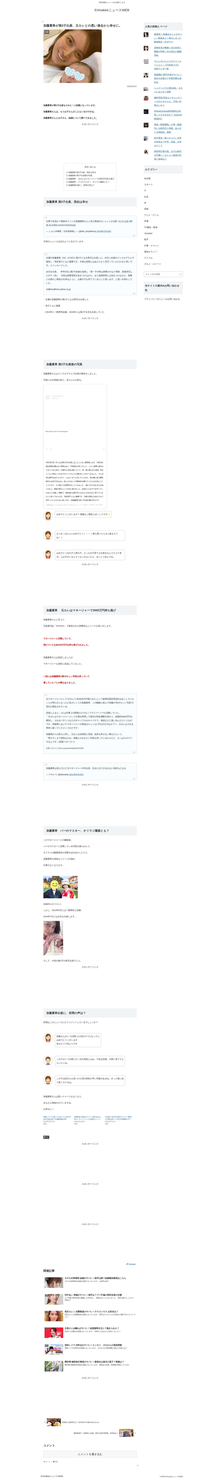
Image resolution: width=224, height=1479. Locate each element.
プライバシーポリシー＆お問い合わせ (162, 299)
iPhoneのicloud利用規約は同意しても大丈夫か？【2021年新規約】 (168, 115)
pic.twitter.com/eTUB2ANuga (62, 225)
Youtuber (148, 233)
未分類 (147, 178)
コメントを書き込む (90, 1454)
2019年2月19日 (104, 231)
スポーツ (148, 184)
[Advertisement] (90, 94)
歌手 (146, 239)
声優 (146, 221)
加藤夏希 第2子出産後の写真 (80, 175)
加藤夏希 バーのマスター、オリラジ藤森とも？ (88, 182)
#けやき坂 (123, 221)
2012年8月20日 (76, 774)
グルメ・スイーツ (152, 264)
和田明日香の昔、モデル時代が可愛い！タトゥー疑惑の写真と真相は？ (167, 155)
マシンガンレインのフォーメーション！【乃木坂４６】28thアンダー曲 (167, 65)
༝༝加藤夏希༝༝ (49, 505)
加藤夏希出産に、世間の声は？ (81, 185)
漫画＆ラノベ (150, 252)
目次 (87, 167)
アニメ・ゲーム (151, 215)
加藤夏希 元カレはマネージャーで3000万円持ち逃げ (91, 179)
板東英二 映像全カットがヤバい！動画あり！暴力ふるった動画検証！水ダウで (168, 38)
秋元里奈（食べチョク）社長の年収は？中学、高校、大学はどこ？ (167, 142)
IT (145, 190)
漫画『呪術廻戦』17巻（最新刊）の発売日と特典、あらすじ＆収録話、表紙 (168, 128)
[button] (180, 274)
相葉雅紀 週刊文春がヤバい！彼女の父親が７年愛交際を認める (168, 78)
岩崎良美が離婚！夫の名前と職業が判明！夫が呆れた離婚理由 (167, 51)
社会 (146, 197)
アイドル (148, 258)
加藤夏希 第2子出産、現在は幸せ (82, 172)
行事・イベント (151, 245)
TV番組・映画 (150, 227)
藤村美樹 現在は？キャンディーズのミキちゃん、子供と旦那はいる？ (168, 102)
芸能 (47, 1137)
